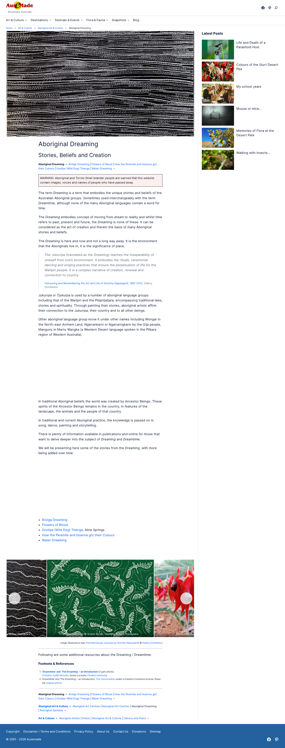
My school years (248, 86)
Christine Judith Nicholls (55, 675)
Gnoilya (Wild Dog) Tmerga (73, 168)
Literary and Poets (135, 718)
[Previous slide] (15, 598)
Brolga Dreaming (79, 164)
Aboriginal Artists (69, 718)
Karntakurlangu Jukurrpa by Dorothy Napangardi (112, 642)
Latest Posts (212, 33)
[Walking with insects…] (218, 160)
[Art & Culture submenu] (26, 20)
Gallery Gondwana (152, 642)
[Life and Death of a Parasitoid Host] (218, 50)
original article (53, 682)
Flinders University (97, 675)
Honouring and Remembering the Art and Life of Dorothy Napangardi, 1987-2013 (93, 283)
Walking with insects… (253, 153)
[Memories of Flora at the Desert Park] (218, 138)
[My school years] (218, 94)
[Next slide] (186, 598)
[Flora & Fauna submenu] (107, 20)
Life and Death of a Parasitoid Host (250, 45)
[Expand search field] (277, 8)
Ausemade (34, 739)
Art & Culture (46, 718)
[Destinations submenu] (50, 20)
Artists (86, 718)
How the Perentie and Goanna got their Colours (78, 535)
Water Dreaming (102, 168)
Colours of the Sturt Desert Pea (257, 67)
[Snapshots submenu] (128, 20)
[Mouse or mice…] (218, 116)
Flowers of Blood (102, 164)
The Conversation (105, 679)
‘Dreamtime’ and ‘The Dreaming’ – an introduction (70, 671)
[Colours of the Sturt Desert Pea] (218, 72)
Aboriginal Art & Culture (53, 706)
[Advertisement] (100, 368)
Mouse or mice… (249, 109)
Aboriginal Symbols (51, 710)
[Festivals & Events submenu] (82, 20)
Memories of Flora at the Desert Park (255, 133)
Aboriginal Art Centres (86, 706)
